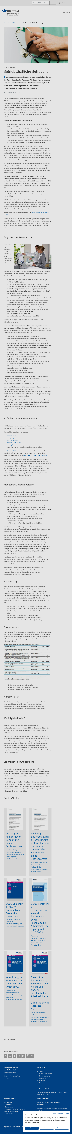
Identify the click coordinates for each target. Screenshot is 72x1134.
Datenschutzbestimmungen (61, 1113)
